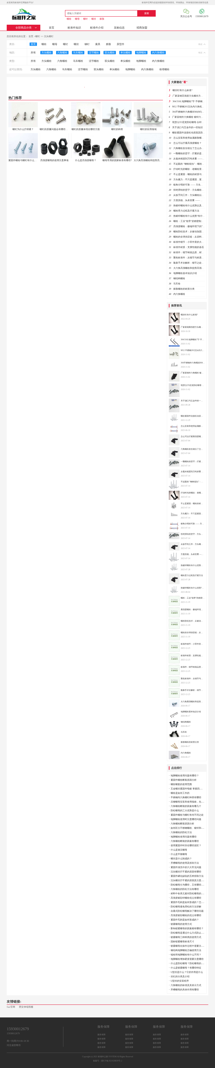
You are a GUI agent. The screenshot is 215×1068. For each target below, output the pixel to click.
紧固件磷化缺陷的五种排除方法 (187, 876)
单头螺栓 (125, 52)
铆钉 (87, 44)
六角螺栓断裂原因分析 (182, 823)
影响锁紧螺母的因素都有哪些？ (187, 928)
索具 (97, 44)
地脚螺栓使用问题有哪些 (184, 836)
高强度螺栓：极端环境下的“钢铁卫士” (193, 226)
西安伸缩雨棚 (26, 1007)
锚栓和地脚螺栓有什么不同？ (186, 954)
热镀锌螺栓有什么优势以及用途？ (191, 205)
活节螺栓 (94, 52)
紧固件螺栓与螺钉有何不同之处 (187, 815)
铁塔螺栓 (164, 69)
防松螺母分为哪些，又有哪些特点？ (189, 885)
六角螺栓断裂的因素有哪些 (185, 841)
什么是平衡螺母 (179, 854)
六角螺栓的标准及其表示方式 (186, 985)
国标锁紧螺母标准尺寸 (182, 941)
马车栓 (176, 283)
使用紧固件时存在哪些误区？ (186, 845)
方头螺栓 (46, 52)
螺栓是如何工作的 (180, 793)
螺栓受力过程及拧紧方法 (186, 211)
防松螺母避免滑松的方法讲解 (186, 906)
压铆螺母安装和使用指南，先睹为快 (189, 802)
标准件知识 (74, 27)
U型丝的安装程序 (180, 981)
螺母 (77, 19)
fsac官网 (11, 1007)
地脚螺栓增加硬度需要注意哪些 (187, 959)
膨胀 (102, 19)
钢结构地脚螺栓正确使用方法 (186, 950)
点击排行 (176, 767)
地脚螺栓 (141, 52)
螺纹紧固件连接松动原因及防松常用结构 (193, 132)
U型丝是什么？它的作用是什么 (187, 972)
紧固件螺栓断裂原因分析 (184, 780)
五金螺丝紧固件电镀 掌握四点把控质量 (191, 788)
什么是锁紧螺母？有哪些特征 (186, 968)
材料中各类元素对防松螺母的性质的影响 (192, 893)
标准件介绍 (96, 27)
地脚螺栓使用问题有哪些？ (185, 775)
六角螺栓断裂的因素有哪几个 (186, 806)
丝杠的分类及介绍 (180, 976)
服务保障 (101, 1034)
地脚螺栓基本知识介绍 (185, 273)
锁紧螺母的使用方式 (181, 924)
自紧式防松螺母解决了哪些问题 (187, 911)
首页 (51, 27)
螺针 (85, 19)
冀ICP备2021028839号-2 (111, 1061)
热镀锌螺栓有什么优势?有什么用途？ (192, 216)
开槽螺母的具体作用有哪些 (185, 989)
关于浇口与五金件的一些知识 (187, 127)
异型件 (120, 44)
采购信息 (119, 27)
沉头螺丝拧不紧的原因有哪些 (186, 871)
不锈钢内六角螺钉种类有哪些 (186, 797)
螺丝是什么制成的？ (181, 858)
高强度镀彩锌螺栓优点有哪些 (186, 898)
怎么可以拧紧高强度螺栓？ (187, 143)
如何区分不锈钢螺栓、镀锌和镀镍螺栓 (191, 828)
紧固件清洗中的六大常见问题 (186, 867)
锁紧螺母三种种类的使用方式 (186, 937)
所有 (33, 52)
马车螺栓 (78, 52)
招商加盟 (142, 27)
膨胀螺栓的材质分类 (184, 289)
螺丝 (93, 19)
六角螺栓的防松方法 (181, 832)
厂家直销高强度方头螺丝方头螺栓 (190, 96)
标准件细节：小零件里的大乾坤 (189, 242)
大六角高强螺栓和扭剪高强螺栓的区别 (193, 268)
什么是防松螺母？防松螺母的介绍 (188, 963)
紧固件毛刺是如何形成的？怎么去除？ (191, 902)
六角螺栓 (62, 52)
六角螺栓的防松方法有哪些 (185, 889)
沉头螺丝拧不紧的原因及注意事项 (188, 880)
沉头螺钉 (48, 36)
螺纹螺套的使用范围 (181, 784)
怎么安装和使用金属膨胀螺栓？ (189, 138)
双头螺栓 (110, 52)
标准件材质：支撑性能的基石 (188, 247)
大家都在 (179, 82)
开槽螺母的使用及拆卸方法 (185, 863)
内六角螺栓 (158, 52)
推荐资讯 (176, 305)
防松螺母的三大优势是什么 (185, 810)
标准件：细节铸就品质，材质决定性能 (193, 252)
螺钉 (37, 36)
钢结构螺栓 (179, 278)
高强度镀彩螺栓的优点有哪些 (186, 915)
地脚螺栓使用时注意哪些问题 (186, 819)
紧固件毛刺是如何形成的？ (185, 919)
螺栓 (69, 19)
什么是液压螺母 (179, 850)
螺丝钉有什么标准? (182, 90)
